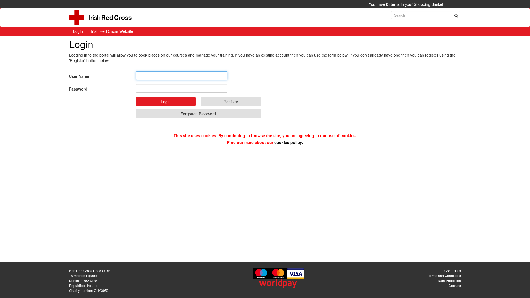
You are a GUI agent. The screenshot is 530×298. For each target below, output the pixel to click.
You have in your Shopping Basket (406, 4)
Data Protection (449, 280)
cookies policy (288, 142)
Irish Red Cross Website (112, 31)
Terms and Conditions (444, 275)
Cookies (455, 285)
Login (78, 31)
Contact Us (452, 270)
